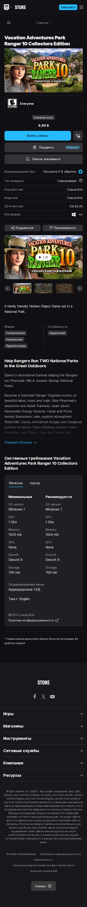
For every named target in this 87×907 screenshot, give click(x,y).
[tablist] (43, 483)
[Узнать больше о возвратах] (81, 180)
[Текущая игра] (22, 288)
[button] (43, 442)
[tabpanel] (43, 531)
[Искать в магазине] (8, 23)
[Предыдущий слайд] (7, 288)
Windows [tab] (16, 483)
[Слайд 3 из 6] (65, 288)
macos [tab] (35, 483)
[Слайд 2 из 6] (43, 288)
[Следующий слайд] (80, 288)
